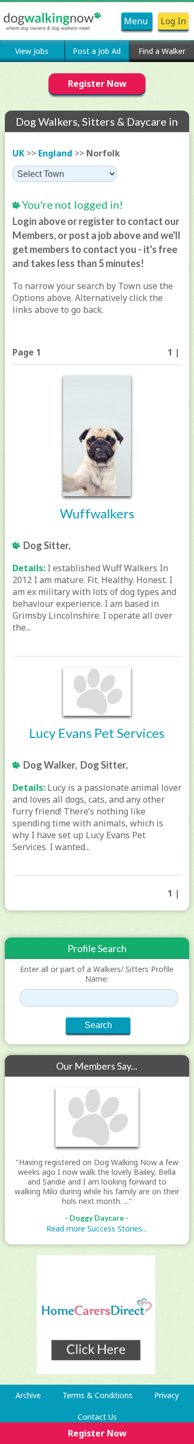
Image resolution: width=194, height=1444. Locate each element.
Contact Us (97, 1417)
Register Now (97, 84)
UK (18, 153)
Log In (173, 21)
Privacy (166, 1395)
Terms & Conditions (98, 1395)
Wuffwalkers (97, 513)
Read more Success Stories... (96, 1228)
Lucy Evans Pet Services (96, 733)
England (55, 153)
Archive (28, 1395)
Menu (137, 21)
